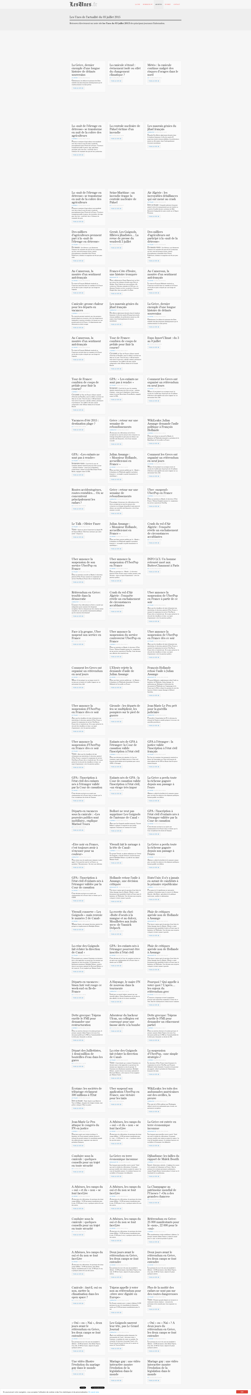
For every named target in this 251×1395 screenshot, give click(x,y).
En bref (168, 4)
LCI (111, 77)
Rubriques (147, 4)
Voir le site (77, 88)
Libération (150, 132)
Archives (158, 4)
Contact (177, 4)
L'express (75, 138)
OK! (242, 1392)
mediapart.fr (114, 277)
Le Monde (75, 77)
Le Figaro (150, 202)
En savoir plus (94, 1392)
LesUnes (83, 4)
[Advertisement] (125, 47)
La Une (137, 4)
